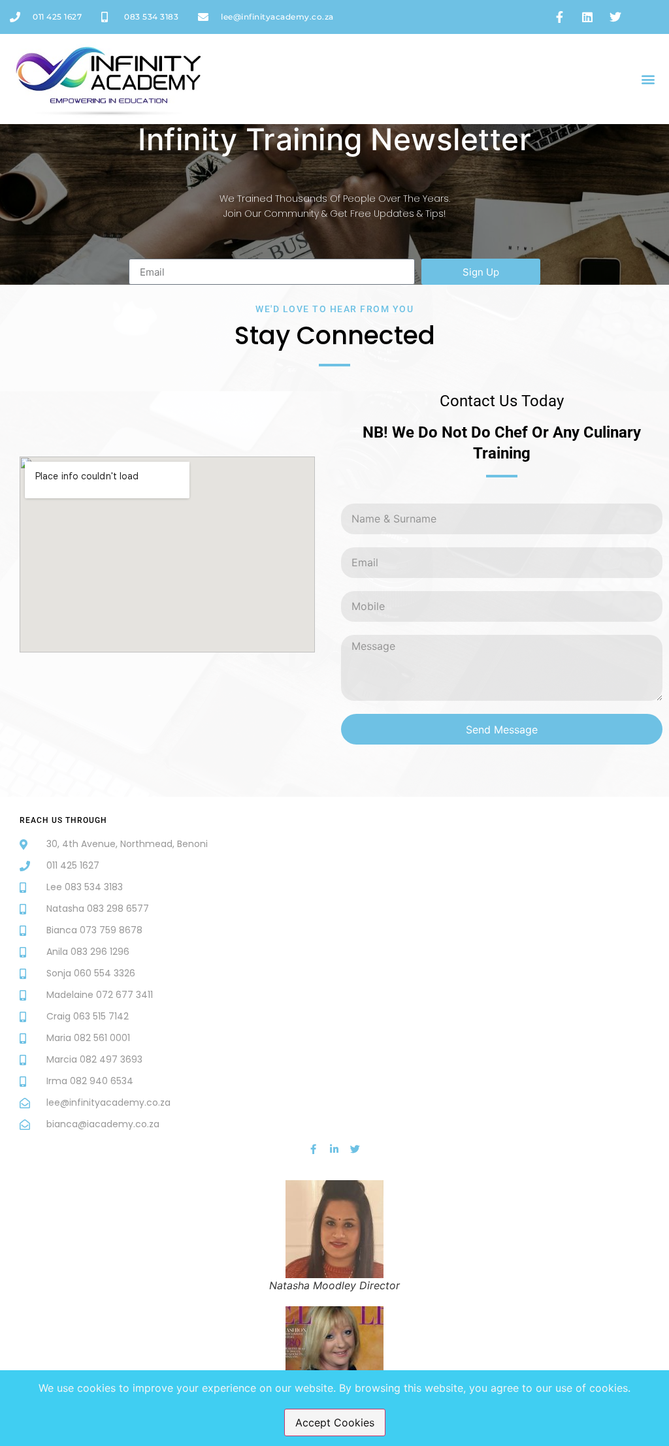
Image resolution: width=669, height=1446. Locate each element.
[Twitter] (355, 1149)
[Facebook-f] (313, 1149)
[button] (648, 78)
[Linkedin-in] (334, 1149)
